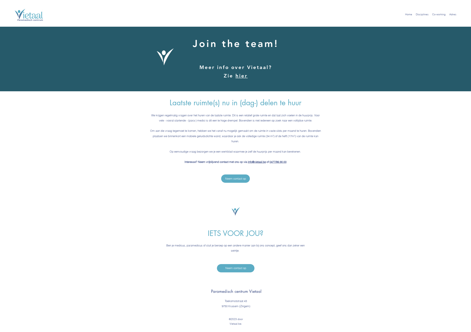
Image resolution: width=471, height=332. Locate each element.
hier (242, 76)
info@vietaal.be (257, 162)
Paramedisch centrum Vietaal (236, 291)
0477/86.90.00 (278, 162)
